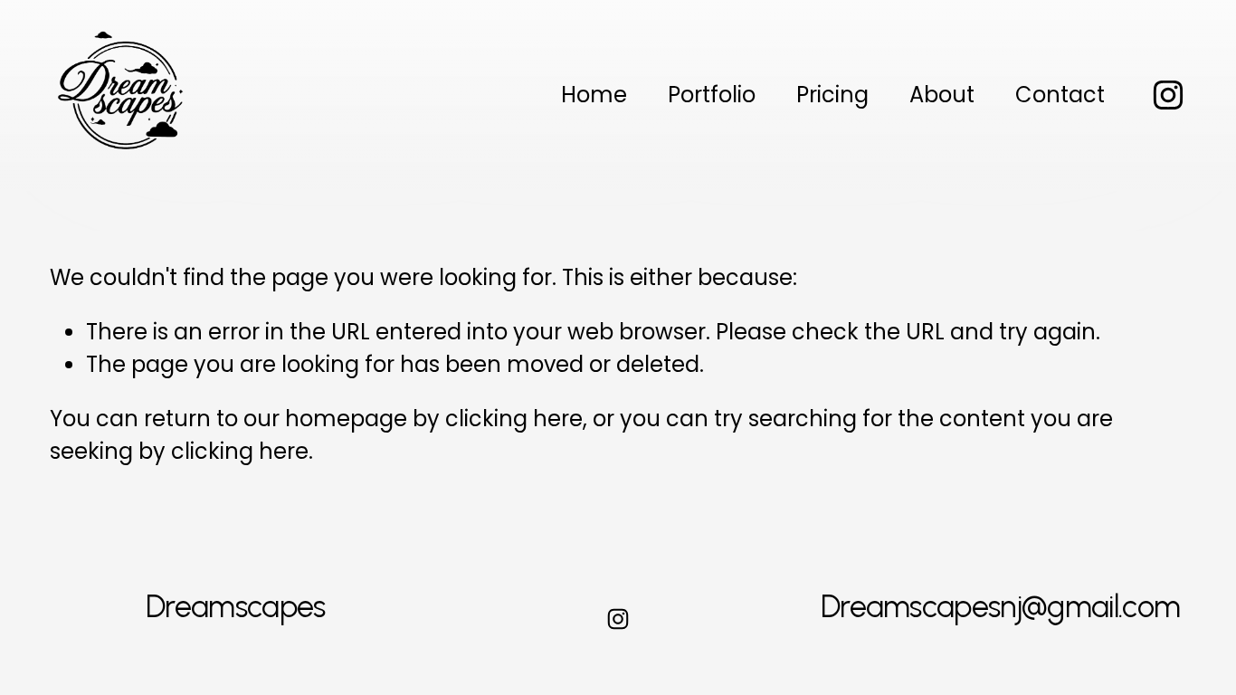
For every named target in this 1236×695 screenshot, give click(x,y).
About (942, 94)
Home (594, 94)
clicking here (514, 418)
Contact (1060, 94)
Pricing (832, 94)
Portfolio (712, 94)
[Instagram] (1168, 95)
